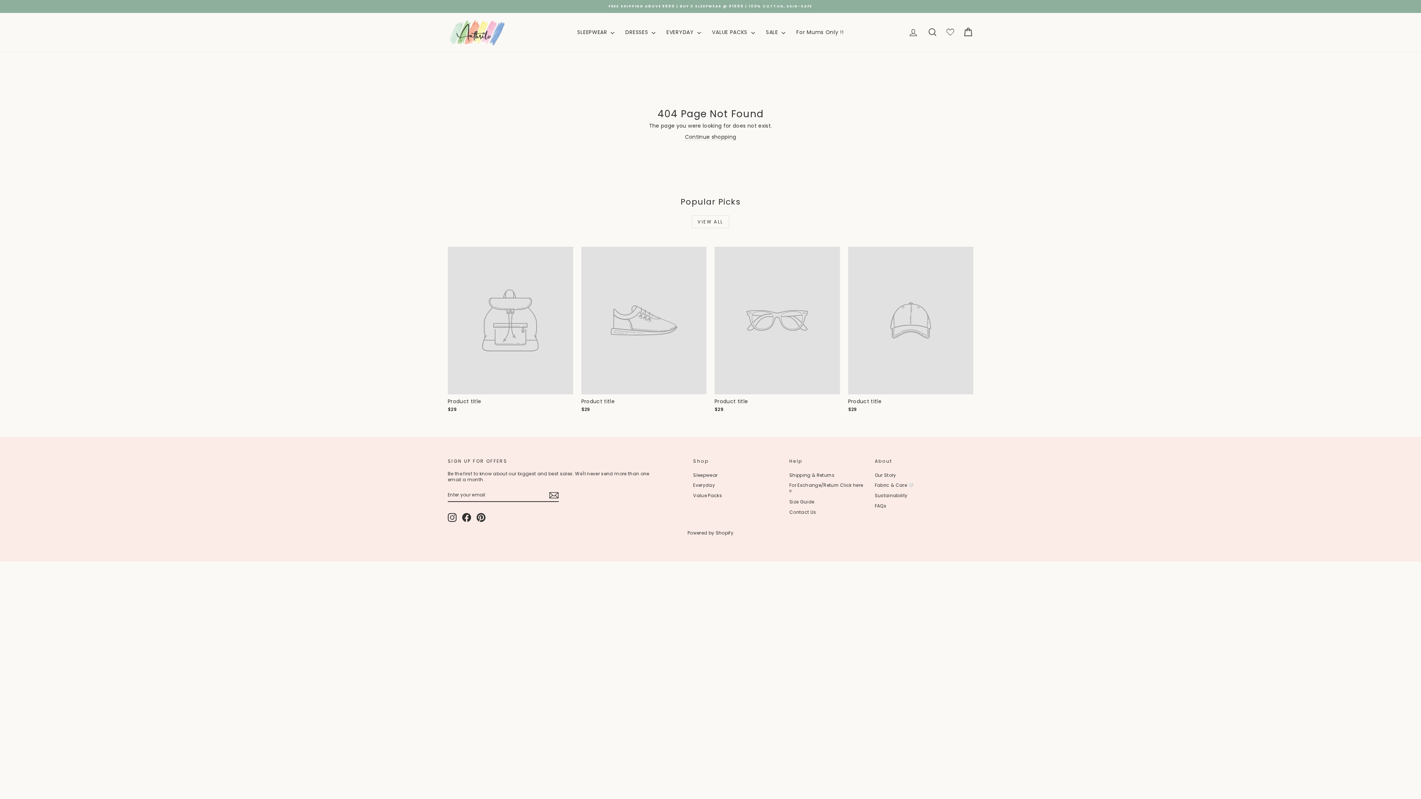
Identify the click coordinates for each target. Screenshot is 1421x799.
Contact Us (802, 512)
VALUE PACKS (730, 32)
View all (710, 222)
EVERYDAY (680, 32)
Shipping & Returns (811, 475)
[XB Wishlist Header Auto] (950, 32)
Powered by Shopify (710, 533)
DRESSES (637, 32)
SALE (773, 32)
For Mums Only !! (819, 32)
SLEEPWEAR (593, 32)
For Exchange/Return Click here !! (826, 488)
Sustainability (891, 495)
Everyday (704, 485)
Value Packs (707, 495)
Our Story (885, 475)
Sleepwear (705, 475)
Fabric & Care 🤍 (894, 485)
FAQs (880, 506)
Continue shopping (710, 137)
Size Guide (801, 502)
